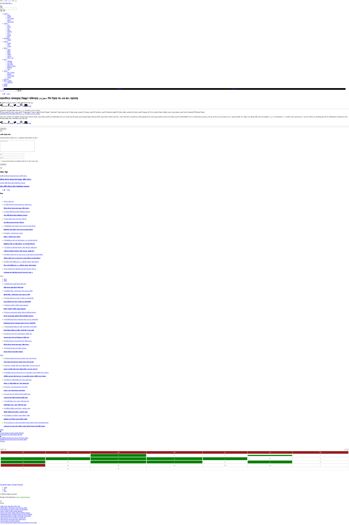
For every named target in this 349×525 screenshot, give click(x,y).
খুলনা (8, 25)
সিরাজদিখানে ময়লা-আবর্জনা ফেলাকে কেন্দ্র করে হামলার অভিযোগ (18, 229)
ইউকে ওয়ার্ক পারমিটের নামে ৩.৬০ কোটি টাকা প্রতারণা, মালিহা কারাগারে (20, 265)
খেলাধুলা (6, 41)
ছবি (6, 89)
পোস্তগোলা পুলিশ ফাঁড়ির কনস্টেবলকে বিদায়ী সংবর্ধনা (16, 397)
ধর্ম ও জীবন (9, 63)
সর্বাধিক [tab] (5, 281)
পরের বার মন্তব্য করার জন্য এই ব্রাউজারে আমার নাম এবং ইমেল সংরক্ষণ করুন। (20, 161)
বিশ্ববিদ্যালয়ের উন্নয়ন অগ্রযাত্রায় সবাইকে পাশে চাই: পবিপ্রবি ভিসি (19, 323)
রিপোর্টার (5, 86)
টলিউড (8, 53)
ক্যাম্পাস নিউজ (10, 76)
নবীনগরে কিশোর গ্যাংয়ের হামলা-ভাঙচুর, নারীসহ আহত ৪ (15, 179)
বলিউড (8, 51)
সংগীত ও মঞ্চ (10, 58)
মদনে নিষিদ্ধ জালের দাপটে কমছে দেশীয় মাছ (14, 222)
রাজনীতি (9, 17)
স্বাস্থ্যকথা (9, 61)
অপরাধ (8, 20)
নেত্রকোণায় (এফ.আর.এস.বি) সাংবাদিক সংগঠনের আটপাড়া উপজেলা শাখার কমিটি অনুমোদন (24, 426)
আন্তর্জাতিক (7, 38)
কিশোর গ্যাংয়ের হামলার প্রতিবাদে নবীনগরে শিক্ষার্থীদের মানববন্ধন (18, 316)
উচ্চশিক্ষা (9, 74)
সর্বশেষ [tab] (5, 279)
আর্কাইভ (5, 84)
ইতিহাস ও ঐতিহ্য (11, 66)
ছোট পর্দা (9, 56)
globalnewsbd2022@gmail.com (12, 481)
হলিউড (9, 50)
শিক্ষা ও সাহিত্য (10, 72)
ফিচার (5, 59)
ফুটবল (8, 45)
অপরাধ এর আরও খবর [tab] (9, 201)
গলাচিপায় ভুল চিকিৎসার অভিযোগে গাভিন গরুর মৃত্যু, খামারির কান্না (19, 251)
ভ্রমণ (8, 69)
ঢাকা (8, 28)
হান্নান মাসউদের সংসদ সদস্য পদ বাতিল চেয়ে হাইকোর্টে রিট (17, 302)
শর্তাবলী (5, 488)
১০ (118, 458)
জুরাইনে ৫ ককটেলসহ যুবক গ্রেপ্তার (12, 237)
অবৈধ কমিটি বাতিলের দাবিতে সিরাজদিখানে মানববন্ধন (14, 186)
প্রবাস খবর (6, 79)
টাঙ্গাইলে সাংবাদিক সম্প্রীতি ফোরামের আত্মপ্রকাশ (15, 309)
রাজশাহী (9, 35)
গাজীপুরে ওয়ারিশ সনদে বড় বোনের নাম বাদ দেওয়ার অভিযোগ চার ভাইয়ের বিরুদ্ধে (22, 258)
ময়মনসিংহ (9, 32)
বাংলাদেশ (6, 14)
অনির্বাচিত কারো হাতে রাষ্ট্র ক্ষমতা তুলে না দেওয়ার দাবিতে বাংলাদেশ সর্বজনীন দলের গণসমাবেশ (25, 376)
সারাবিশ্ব (9, 40)
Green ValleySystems (23, 497)
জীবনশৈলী (9, 68)
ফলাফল (9, 77)
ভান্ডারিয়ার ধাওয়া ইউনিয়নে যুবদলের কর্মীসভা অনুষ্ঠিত (15, 419)
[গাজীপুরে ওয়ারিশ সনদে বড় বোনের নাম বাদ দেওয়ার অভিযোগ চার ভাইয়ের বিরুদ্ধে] (270, 455)
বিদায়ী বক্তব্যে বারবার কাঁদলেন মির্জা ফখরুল (13, 287)
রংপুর (8, 33)
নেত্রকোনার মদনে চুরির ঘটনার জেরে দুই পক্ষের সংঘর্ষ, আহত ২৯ (18, 272)
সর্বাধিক (1, 430)
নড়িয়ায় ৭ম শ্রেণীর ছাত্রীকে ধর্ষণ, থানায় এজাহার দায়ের (16, 383)
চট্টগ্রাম (9, 27)
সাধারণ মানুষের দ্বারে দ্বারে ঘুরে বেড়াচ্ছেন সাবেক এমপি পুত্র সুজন (19, 362)
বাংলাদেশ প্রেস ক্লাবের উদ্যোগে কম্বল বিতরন (14, 390)
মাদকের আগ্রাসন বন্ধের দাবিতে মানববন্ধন (13, 352)
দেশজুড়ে (6, 23)
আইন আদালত (10, 22)
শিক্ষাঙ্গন (6, 71)
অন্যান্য (9, 46)
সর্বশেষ (1, 355)
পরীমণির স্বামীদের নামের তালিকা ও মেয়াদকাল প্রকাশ (16, 412)
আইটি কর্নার (10, 82)
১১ (174, 458)
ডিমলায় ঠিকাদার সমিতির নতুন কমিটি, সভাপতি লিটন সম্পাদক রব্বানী (19, 330)
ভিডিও (120, 89)
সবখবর (1, 276)
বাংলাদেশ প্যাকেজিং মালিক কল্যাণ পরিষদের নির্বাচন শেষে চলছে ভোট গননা (20, 369)
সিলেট (8, 36)
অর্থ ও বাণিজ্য (10, 18)
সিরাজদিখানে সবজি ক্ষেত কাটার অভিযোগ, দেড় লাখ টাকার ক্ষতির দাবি (19, 244)
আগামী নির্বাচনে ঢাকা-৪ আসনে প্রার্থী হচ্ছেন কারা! (15, 405)
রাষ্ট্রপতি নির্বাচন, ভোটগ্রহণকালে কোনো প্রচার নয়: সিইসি (17, 294)
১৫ (23, 462)
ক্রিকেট (9, 43)
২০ (270, 462)
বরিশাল (8, 30)
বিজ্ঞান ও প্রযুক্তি (8, 81)
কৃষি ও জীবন (10, 64)
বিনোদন (5, 48)
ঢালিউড (9, 54)
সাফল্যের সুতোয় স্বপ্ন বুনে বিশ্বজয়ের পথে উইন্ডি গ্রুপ (16, 337)
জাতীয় (8, 15)
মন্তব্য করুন (3, 129)
